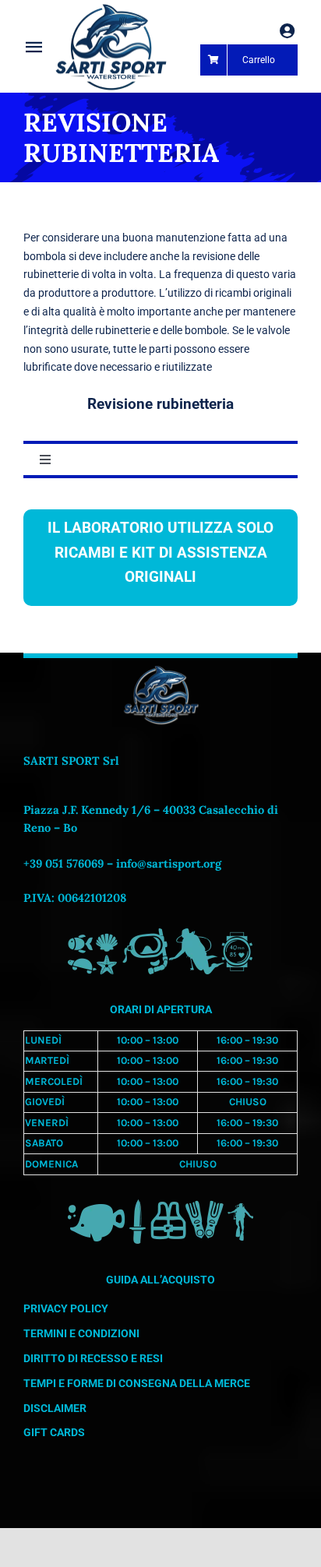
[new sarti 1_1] (110, 9)
